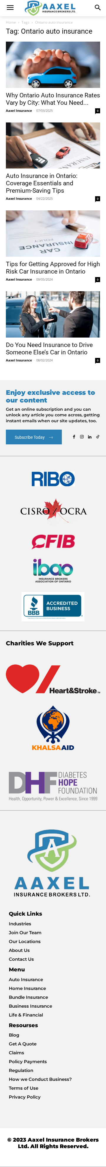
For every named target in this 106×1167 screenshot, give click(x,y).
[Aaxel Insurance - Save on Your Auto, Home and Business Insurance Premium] (53, 8)
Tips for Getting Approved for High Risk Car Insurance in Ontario (53, 268)
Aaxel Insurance (19, 110)
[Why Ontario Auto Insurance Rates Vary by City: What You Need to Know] (53, 65)
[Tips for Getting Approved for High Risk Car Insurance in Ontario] (53, 233)
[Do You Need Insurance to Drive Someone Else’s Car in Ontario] (53, 314)
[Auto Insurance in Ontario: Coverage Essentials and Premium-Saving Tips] (53, 145)
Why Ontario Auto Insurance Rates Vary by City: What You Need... (53, 99)
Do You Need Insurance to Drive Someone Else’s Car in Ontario (49, 348)
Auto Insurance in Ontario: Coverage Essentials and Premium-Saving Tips (41, 183)
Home (11, 22)
